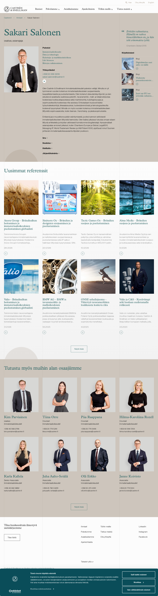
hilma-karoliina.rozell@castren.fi (131, 431)
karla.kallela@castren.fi (13, 491)
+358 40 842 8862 (11, 488)
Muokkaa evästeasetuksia (40, 589)
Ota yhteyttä (140, 2)
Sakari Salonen (33, 18)
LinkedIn (142, 526)
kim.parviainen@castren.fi (14, 431)
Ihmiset (19, 18)
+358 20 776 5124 (126, 488)
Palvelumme (86, 531)
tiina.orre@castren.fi (50, 431)
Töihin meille (106, 526)
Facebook (143, 537)
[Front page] (15, 9)
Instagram (143, 531)
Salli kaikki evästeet (139, 575)
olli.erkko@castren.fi (89, 491)
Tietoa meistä (106, 531)
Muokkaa (137, 582)
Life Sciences (48, 60)
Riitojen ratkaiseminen (52, 63)
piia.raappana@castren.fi (90, 431)
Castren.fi (8, 18)
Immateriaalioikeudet (52, 52)
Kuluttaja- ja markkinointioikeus (57, 58)
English (151, 2)
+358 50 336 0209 (51, 74)
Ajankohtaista (87, 542)
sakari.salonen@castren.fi (53, 77)
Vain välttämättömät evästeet (138, 590)
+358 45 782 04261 (50, 488)
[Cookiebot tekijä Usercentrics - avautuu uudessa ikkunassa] (15, 591)
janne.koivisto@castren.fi (129, 491)
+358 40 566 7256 (127, 429)
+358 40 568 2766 (11, 429)
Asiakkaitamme (87, 537)
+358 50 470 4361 (88, 488)
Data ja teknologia (51, 55)
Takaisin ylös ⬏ (87, 561)
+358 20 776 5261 (50, 429)
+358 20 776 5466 (88, 429)
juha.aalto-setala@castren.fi (53, 491)
